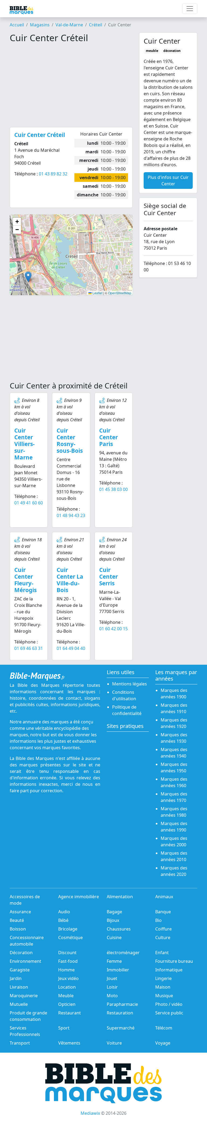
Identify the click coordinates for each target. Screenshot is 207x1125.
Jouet (112, 978)
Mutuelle (19, 1004)
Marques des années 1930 (174, 738)
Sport (64, 1028)
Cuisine (114, 937)
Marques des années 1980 (174, 812)
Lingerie (163, 978)
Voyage (162, 1043)
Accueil (17, 25)
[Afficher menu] (189, 8)
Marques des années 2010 (174, 856)
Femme (114, 961)
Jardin (16, 978)
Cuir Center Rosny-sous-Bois (70, 440)
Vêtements (69, 1043)
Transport (20, 1043)
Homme (66, 970)
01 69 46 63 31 (28, 648)
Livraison (19, 987)
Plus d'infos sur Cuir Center (168, 180)
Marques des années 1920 (174, 723)
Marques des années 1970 (174, 797)
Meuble (66, 996)
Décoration (21, 953)
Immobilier (118, 970)
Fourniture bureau (174, 961)
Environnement (25, 961)
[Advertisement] (71, 85)
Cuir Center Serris (108, 576)
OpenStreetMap (119, 293)
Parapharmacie (122, 1004)
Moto (112, 996)
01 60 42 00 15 (113, 629)
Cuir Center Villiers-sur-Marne (24, 444)
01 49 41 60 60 (28, 503)
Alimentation (120, 897)
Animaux (164, 897)
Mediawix (90, 1113)
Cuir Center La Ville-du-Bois (70, 580)
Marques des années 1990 (174, 826)
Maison (162, 987)
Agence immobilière (78, 897)
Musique (164, 996)
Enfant (162, 953)
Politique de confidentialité (127, 710)
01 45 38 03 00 (113, 489)
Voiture (114, 1043)
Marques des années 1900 (174, 693)
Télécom (163, 1028)
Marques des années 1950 (174, 767)
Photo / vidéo (168, 1004)
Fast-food (68, 961)
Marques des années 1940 (174, 753)
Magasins (40, 25)
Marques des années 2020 (174, 871)
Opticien (66, 1004)
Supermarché (120, 1028)
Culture (162, 937)
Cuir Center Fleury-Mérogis (25, 580)
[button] (28, 276)
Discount (67, 953)
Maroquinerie (24, 996)
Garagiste (20, 970)
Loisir (112, 987)
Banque (163, 912)
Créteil (95, 25)
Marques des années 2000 (174, 841)
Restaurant (69, 1013)
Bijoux (113, 920)
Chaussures (119, 929)
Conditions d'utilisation (124, 695)
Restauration (120, 1013)
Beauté (17, 920)
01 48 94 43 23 (71, 515)
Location (67, 987)
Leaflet (97, 293)
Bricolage (67, 929)
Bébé (63, 920)
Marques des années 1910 (174, 708)
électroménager (123, 953)
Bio (158, 920)
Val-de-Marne (69, 25)
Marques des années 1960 (174, 782)
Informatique (168, 970)
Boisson (18, 929)
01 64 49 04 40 (71, 648)
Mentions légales (129, 684)
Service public (169, 1013)
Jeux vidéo (68, 978)
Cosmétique (70, 937)
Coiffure (163, 929)
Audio (64, 912)
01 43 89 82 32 (53, 174)
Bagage (114, 912)
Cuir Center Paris (108, 437)
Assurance (20, 912)
